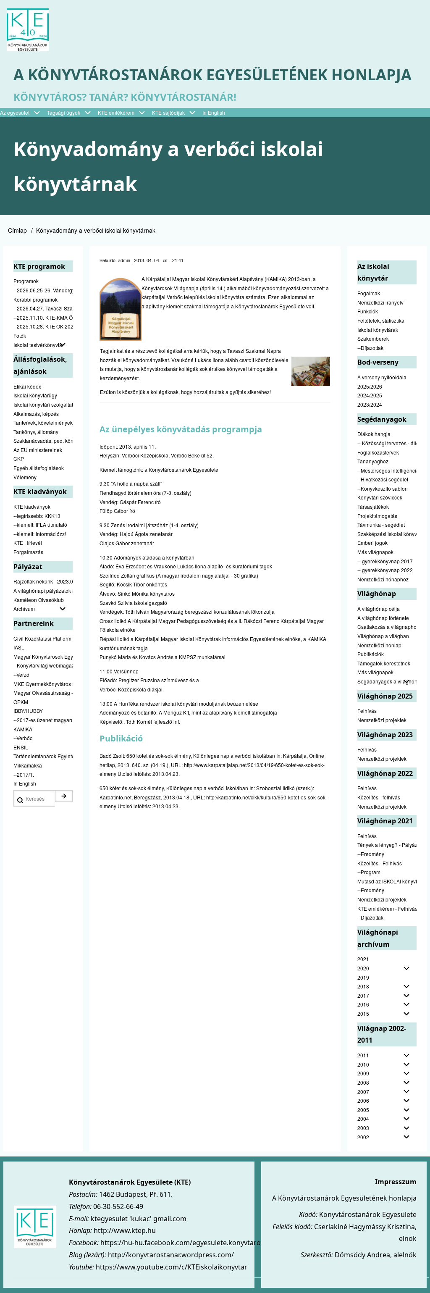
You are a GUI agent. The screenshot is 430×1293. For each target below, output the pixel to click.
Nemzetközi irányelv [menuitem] (380, 302)
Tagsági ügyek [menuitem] (63, 112)
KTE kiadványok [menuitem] (31, 506)
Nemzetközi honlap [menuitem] (379, 645)
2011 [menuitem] (363, 1055)
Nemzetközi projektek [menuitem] (381, 719)
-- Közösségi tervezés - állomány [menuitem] (387, 443)
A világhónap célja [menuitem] (378, 608)
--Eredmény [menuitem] (370, 853)
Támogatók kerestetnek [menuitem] (383, 663)
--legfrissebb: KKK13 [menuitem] (36, 515)
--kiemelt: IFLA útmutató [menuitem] (40, 524)
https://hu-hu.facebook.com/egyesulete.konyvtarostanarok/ (196, 1242)
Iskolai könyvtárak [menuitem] (377, 329)
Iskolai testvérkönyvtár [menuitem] (38, 344)
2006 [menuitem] (363, 1100)
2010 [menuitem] (363, 1064)
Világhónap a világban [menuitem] (383, 635)
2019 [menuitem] (363, 977)
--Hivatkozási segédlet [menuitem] (382, 479)
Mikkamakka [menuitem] (27, 765)
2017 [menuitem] (363, 995)
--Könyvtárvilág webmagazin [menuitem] (43, 665)
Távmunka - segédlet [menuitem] (381, 524)
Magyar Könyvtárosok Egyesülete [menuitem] (43, 656)
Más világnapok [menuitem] (375, 551)
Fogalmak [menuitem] (368, 293)
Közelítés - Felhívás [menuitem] (379, 863)
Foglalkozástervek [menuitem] (378, 452)
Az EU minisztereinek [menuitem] (37, 449)
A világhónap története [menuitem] (383, 617)
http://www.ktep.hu (125, 1230)
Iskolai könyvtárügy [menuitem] (35, 395)
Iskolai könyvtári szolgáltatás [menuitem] (43, 404)
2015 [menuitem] (363, 1013)
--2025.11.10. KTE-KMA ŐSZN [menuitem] (43, 317)
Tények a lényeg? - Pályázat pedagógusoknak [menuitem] (387, 844)
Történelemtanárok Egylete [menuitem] (43, 756)
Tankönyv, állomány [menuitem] (35, 431)
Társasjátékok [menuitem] (373, 506)
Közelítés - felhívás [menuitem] (378, 797)
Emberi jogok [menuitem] (372, 542)
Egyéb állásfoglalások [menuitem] (38, 467)
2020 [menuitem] (363, 968)
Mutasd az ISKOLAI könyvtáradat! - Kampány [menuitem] (387, 881)
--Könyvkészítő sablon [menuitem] (382, 488)
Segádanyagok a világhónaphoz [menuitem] (387, 681)
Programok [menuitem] (26, 280)
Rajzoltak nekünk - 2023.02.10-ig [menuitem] (43, 581)
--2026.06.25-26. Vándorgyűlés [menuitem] (43, 290)
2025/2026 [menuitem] (369, 386)
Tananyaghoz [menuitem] (372, 461)
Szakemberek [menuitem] (373, 338)
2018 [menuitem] (363, 986)
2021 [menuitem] (363, 958)
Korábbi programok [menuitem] (35, 299)
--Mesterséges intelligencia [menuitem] (387, 470)
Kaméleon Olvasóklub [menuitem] (38, 599)
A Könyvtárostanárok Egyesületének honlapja (212, 74)
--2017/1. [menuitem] (23, 774)
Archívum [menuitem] (24, 608)
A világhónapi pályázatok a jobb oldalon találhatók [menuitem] (43, 590)
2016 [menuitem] (363, 1004)
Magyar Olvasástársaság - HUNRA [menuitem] (43, 692)
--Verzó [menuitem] (21, 674)
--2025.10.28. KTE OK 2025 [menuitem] (43, 326)
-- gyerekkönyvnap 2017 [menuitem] (385, 561)
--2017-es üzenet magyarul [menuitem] (43, 719)
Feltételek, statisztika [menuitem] (380, 320)
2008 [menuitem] (363, 1082)
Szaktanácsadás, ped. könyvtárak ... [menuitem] (43, 440)
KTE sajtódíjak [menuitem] (168, 112)
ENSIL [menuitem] (20, 747)
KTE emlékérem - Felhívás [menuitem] (387, 908)
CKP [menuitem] (18, 458)
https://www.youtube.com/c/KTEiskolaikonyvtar (171, 1267)
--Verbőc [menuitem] (22, 737)
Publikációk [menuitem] (370, 653)
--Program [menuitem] (368, 871)
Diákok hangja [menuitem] (374, 433)
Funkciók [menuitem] (367, 311)
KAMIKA (275, 278)
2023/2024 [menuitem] (369, 404)
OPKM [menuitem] (20, 701)
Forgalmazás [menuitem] (28, 551)
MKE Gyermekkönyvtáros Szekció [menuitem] (43, 683)
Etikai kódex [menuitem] (27, 386)
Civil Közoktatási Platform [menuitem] (42, 638)
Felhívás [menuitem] (367, 710)
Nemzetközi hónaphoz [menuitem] (383, 579)
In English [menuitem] (213, 112)
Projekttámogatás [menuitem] (377, 515)
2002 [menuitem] (363, 1137)
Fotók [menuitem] (19, 335)
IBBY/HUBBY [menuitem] (28, 710)
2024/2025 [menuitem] (369, 395)
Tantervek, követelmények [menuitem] (43, 422)
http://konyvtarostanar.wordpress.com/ (171, 1254)
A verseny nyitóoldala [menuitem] (381, 377)
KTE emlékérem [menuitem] (116, 112)
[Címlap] (28, 30)
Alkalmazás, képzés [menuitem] (36, 413)
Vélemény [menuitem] (25, 477)
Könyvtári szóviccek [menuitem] (379, 497)
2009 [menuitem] (363, 1073)
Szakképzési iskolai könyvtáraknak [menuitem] (387, 533)
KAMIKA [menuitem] (22, 729)
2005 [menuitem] (363, 1109)
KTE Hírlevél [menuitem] (27, 542)
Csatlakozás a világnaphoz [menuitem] (387, 626)
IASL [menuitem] (18, 647)
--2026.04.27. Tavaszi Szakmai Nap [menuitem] (43, 308)
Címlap (17, 230)
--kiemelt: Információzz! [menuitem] (39, 533)
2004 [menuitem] (363, 1118)
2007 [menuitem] (363, 1091)
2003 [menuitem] (363, 1127)
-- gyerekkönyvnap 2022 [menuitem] (385, 569)
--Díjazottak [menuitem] (370, 347)
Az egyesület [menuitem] (14, 112)
